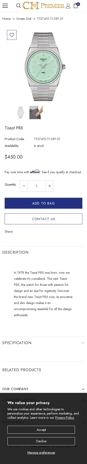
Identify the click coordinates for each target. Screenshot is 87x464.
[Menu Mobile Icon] (5, 6)
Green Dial (23, 18)
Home (6, 18)
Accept (41, 429)
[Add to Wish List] (12, 35)
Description (15, 252)
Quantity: (10, 184)
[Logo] (43, 5)
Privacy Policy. (64, 417)
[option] (43, 67)
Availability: (12, 145)
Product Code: (15, 139)
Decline (41, 441)
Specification (16, 343)
